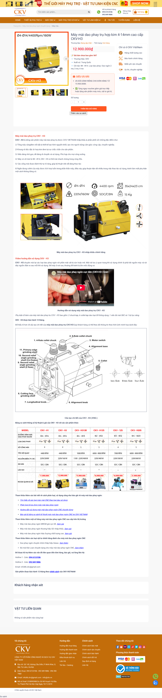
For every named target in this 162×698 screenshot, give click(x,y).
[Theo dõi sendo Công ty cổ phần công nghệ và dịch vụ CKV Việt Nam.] (132, 646)
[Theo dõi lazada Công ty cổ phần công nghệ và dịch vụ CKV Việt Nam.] (125, 646)
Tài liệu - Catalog (66, 665)
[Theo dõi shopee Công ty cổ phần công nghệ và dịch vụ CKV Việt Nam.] (121, 646)
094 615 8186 (107, 12)
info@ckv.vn (47, 677)
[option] (42, 59)
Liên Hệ (63, 661)
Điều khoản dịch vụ (67, 657)
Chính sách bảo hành (90, 653)
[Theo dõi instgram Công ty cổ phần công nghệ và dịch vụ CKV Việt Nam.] (140, 646)
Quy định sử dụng (89, 661)
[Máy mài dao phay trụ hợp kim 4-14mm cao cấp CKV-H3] (42, 59)
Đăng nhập (127, 11)
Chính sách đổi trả (89, 657)
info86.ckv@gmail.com (32, 677)
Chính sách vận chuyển (91, 650)
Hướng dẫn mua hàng (68, 646)
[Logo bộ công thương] (128, 669)
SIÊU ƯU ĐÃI (82, 76)
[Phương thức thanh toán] (132, 78)
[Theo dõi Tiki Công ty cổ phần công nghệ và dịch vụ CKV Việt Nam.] (128, 646)
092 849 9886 (107, 15)
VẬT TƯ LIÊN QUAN (28, 608)
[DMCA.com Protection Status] (123, 676)
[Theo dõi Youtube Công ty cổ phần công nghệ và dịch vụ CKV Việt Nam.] (144, 646)
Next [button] (66, 58)
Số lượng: (75, 97)
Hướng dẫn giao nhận (68, 653)
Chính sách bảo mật (90, 646)
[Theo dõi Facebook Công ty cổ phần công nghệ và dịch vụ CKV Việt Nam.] (117, 646)
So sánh (3, 696)
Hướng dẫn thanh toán (68, 650)
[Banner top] (81, 3)
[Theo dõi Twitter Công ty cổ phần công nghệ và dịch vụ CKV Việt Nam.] (136, 646)
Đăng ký (125, 13)
